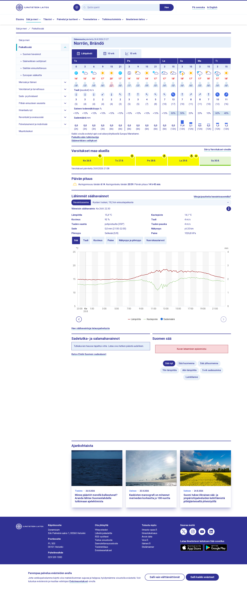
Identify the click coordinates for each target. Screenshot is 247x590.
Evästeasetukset (103, 550)
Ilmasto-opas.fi (149, 529)
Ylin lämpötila (170, 370)
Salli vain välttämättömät (165, 577)
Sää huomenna (186, 363)
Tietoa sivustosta (103, 540)
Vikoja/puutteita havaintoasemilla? (212, 196)
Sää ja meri (32, 19)
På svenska (198, 7)
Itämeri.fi (146, 543)
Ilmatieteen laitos (135, 19)
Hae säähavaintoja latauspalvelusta (90, 328)
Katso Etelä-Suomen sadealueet (88, 354)
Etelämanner (148, 547)
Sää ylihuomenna (209, 363)
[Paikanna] (76, 7)
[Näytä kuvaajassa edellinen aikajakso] (79, 319)
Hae (167, 7)
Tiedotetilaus (101, 547)
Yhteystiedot (101, 529)
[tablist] (151, 53)
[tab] (84, 53)
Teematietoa (90, 19)
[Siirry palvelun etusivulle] (42, 7)
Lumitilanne (192, 377)
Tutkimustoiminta (111, 19)
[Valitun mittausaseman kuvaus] (228, 208)
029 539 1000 (55, 557)
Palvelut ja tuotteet (67, 19)
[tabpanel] (151, 94)
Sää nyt (169, 363)
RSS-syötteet (101, 536)
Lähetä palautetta (103, 533)
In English (212, 7)
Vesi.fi (145, 540)
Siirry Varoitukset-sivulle (217, 149)
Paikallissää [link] (38, 28)
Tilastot (47, 19)
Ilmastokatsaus (149, 533)
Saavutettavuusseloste (106, 543)
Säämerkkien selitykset (84, 140)
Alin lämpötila (189, 370)
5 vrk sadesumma (211, 370)
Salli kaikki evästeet (202, 577)
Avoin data (147, 536)
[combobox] (122, 7)
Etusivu (20, 19)
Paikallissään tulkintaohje (85, 137)
